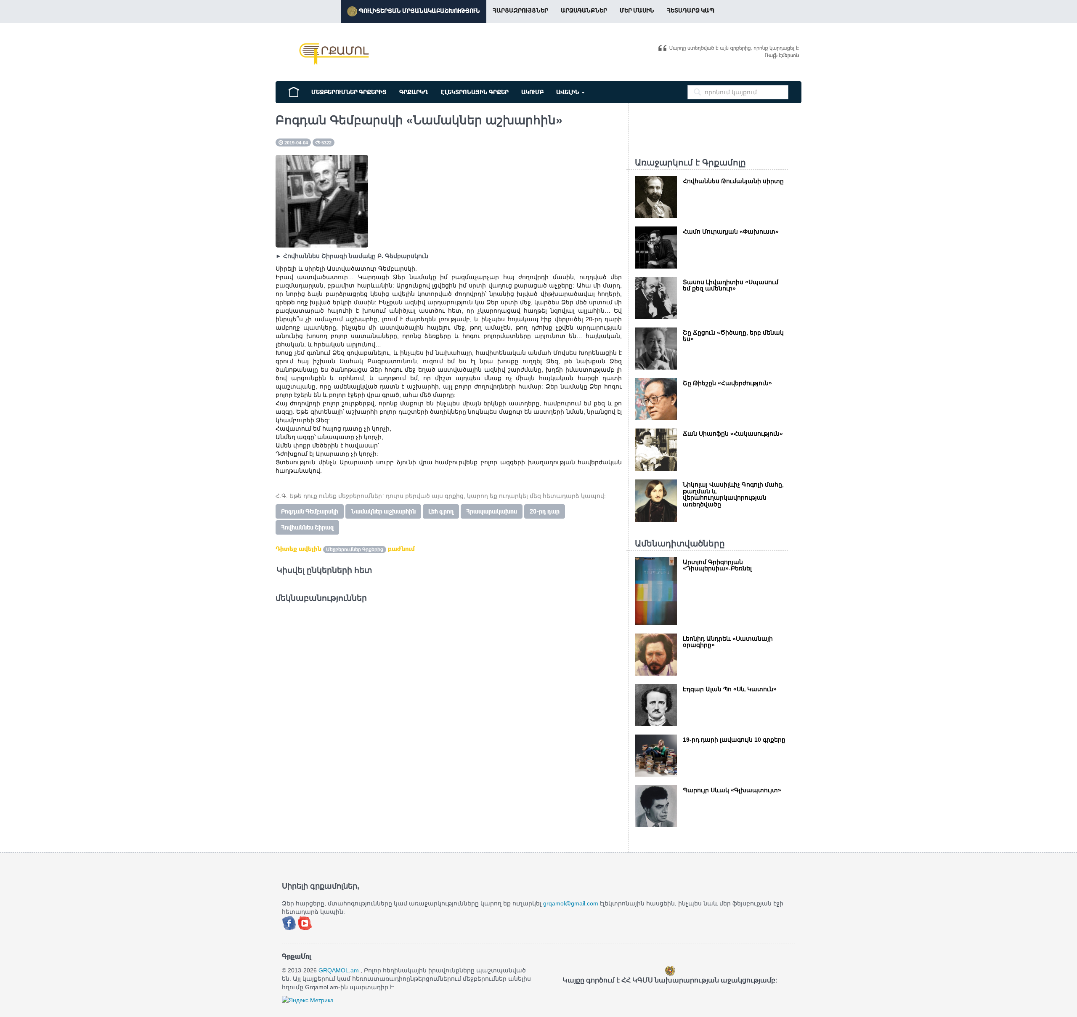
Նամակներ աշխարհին (383, 511)
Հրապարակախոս (491, 511)
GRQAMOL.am (338, 970)
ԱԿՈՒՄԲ (532, 92)
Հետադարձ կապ (690, 10)
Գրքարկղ (413, 92)
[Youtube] (305, 922)
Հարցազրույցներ (520, 10)
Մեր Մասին (637, 10)
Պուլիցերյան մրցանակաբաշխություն (418, 11)
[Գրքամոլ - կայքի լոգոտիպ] (334, 54)
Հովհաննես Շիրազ (307, 527)
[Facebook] (290, 922)
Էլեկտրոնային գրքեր (475, 92)
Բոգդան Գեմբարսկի (309, 511)
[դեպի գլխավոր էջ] (293, 90)
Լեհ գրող (441, 511)
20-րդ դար (545, 511)
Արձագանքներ (584, 10)
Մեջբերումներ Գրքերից (349, 92)
